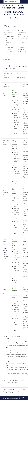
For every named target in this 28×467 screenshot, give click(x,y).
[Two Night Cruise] (10, 1)
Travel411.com (9, 398)
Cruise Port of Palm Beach (16, 336)
